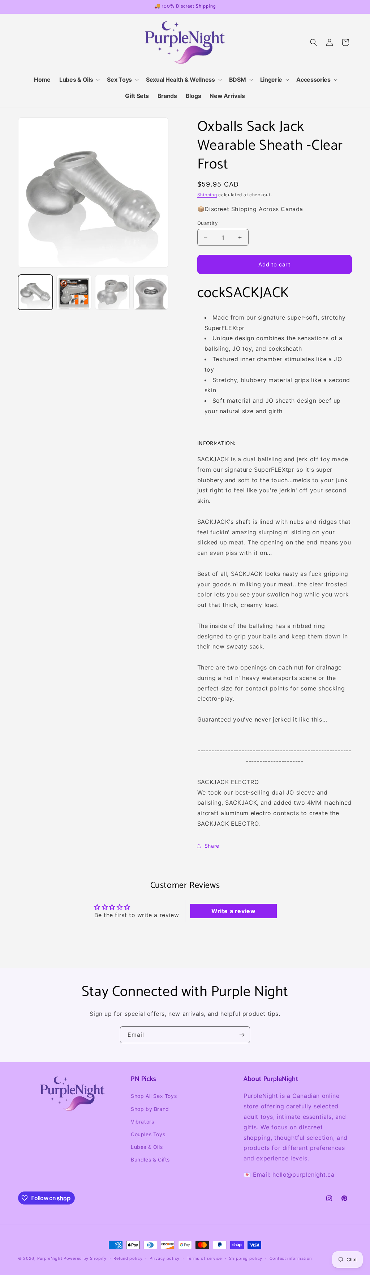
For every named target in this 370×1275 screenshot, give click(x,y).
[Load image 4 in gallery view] (150, 292)
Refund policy (127, 1258)
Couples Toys (148, 1134)
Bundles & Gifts (150, 1159)
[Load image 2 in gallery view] (73, 292)
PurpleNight (50, 1258)
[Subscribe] (242, 1034)
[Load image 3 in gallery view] (112, 292)
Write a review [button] (233, 911)
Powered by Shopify (85, 1258)
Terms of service (204, 1258)
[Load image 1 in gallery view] (35, 292)
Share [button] (212, 846)
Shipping (207, 194)
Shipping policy (246, 1258)
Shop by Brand (150, 1109)
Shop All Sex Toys (154, 1096)
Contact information (291, 1258)
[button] (79, 80)
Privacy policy (165, 1258)
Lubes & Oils (147, 1147)
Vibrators (142, 1121)
